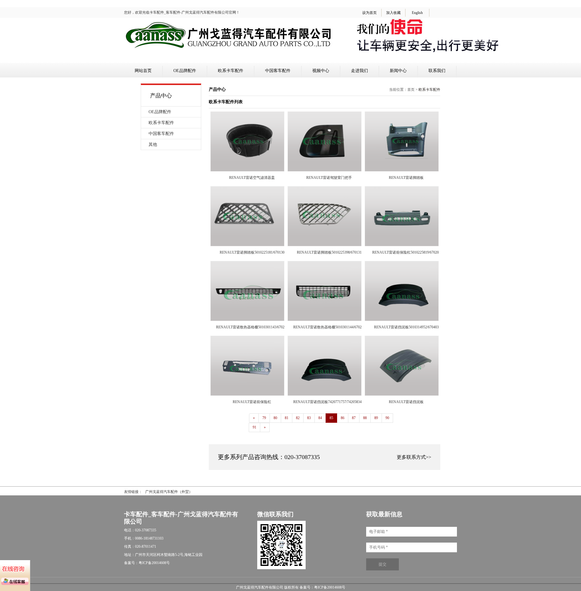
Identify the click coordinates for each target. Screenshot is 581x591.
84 (320, 418)
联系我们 (436, 70)
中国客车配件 (277, 70)
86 (342, 418)
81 (286, 418)
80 (275, 418)
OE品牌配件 (184, 70)
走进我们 (359, 70)
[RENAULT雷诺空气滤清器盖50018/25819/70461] (247, 170)
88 (365, 418)
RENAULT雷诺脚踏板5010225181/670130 (252, 252)
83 (309, 418)
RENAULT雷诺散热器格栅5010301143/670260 (252, 327)
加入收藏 (393, 13)
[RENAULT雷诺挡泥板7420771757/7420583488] (324, 394)
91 (254, 427)
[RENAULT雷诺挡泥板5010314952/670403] (401, 319)
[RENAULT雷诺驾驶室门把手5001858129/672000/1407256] (324, 170)
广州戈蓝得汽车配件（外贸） (168, 492)
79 (264, 418)
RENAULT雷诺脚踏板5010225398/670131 (329, 252)
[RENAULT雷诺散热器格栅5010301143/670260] (247, 319)
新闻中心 (398, 70)
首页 (411, 89)
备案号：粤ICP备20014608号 (322, 587)
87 (354, 418)
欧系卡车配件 (230, 70)
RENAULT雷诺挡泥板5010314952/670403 (406, 327)
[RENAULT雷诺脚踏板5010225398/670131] (324, 245)
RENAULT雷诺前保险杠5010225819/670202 (406, 252)
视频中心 (320, 70)
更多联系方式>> (414, 457)
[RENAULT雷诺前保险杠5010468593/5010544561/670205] (247, 394)
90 (387, 418)
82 (298, 418)
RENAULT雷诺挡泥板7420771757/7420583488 (329, 402)
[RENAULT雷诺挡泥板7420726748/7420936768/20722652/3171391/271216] (401, 394)
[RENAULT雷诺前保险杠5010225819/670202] (401, 245)
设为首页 (369, 13)
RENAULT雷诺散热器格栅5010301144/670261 (329, 327)
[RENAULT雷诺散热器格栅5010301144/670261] (324, 319)
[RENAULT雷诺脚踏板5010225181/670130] (247, 245)
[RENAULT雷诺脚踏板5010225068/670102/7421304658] (401, 170)
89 (376, 418)
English (417, 13)
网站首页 (143, 70)
